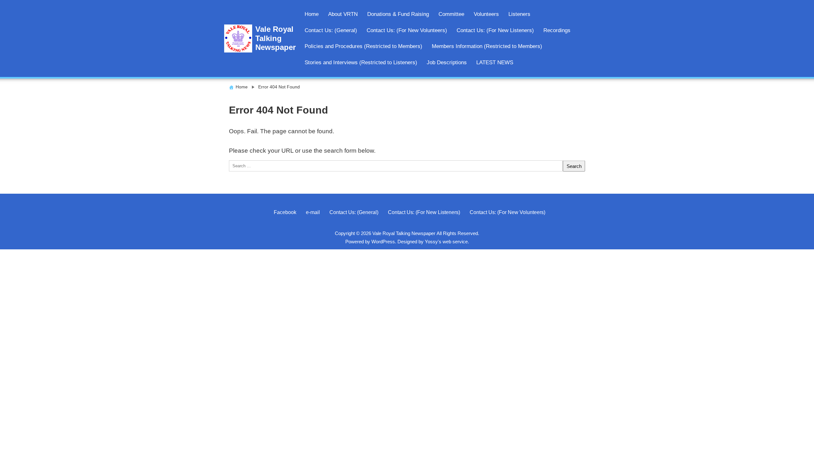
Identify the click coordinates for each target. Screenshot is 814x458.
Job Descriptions (447, 62)
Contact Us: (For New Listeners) (495, 30)
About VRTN (343, 14)
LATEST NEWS (494, 62)
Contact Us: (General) (331, 30)
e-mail (313, 212)
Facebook (285, 212)
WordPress (383, 241)
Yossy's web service (446, 241)
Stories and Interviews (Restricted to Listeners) (361, 62)
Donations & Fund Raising (398, 14)
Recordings (556, 30)
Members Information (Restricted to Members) (487, 46)
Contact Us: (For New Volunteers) (407, 30)
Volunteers (486, 14)
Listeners (519, 14)
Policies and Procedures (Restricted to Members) (363, 46)
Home (312, 14)
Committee (451, 14)
